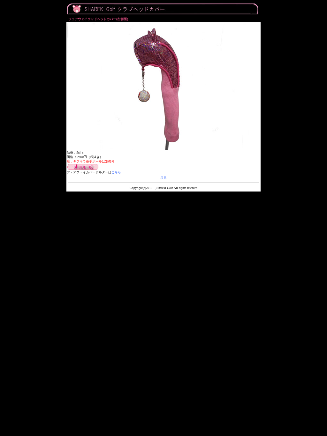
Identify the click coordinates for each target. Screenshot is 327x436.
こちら (116, 172)
